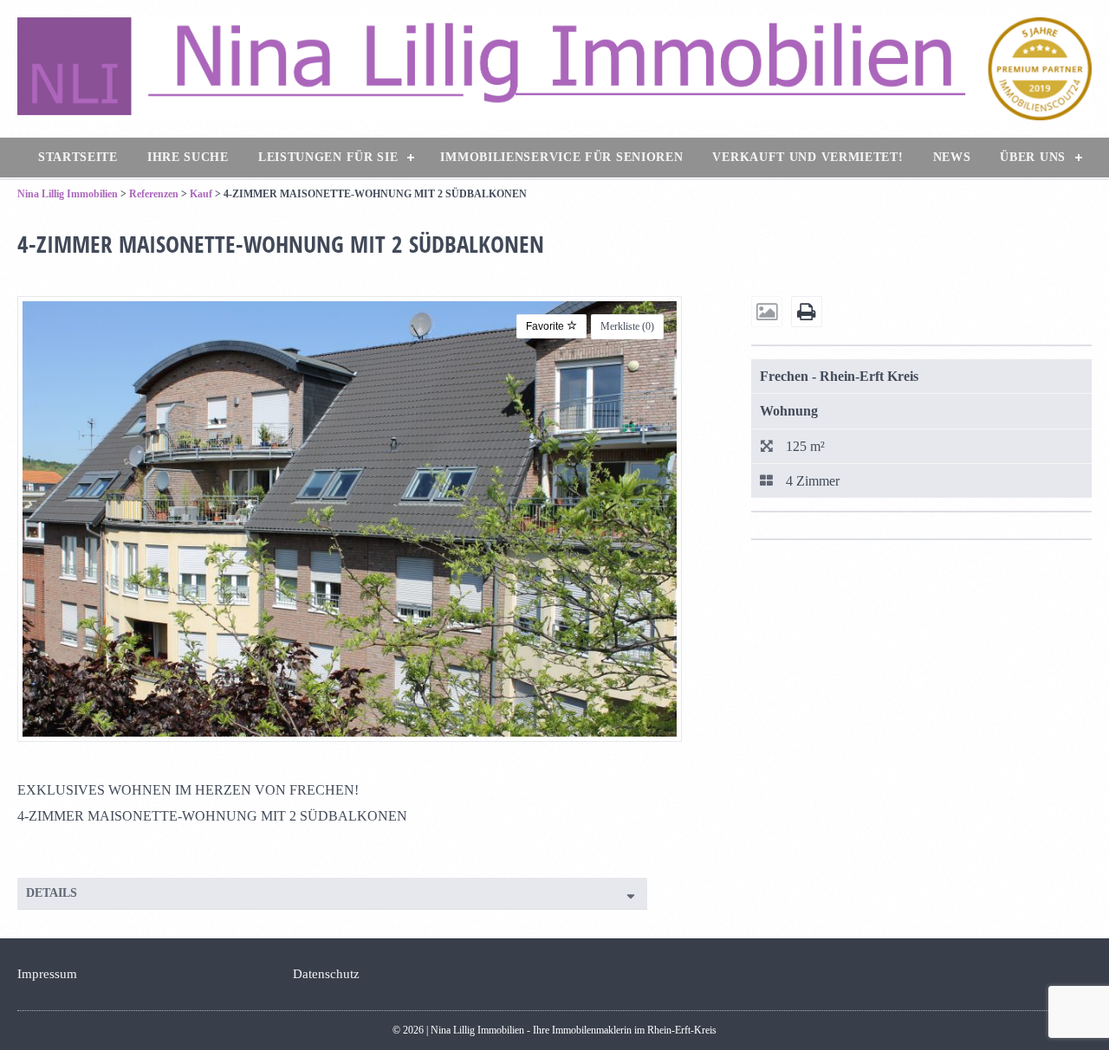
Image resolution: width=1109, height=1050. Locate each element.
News (952, 157)
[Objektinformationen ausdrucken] (806, 312)
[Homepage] (554, 68)
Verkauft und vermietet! (807, 157)
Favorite (546, 326)
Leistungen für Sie (328, 157)
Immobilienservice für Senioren (561, 157)
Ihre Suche (188, 157)
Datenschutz (326, 974)
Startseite (78, 157)
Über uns (1033, 157)
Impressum (47, 974)
